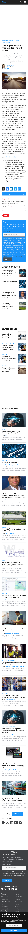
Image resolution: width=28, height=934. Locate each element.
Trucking (4, 527)
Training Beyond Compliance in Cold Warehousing (14, 663)
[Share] (7, 189)
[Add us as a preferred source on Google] (19, 189)
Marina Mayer (10, 65)
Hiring (3, 560)
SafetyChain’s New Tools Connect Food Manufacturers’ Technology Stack (13, 765)
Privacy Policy (18, 256)
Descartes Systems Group (13, 465)
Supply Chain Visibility (8, 343)
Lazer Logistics (10, 735)
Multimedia (5, 332)
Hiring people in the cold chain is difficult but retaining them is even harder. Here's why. (13, 670)
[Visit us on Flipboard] (16, 822)
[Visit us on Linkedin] (11, 822)
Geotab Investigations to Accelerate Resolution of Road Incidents (14, 596)
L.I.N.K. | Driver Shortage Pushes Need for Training (7, 336)
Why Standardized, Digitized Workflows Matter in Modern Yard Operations (13, 730)
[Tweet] (15, 189)
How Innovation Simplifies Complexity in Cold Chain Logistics (13, 696)
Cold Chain (5, 693)
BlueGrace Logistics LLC (12, 633)
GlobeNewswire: (10, 157)
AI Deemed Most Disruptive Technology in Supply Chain (9, 271)
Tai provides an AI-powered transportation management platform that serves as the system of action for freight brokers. (14, 469)
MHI (6, 435)
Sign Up (7, 259)
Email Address (7, 231)
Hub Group (8, 500)
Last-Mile (4, 365)
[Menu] (24, 2)
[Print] (3, 189)
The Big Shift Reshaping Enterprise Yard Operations (9, 304)
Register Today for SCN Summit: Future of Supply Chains (8, 347)
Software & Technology (10, 41)
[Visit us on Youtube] (20, 822)
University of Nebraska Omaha (14, 666)
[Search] (20, 2)
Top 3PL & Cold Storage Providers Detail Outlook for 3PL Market (13, 800)
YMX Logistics (9, 533)
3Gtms (7, 68)
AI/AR (3, 429)
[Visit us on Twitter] (7, 822)
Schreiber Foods (10, 699)
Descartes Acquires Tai (9, 281)
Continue (14, 930)
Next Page (17, 814)
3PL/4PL (4, 797)
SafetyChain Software (12, 770)
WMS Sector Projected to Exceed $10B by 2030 (9, 358)
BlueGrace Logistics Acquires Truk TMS (13, 629)
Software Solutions (8, 762)
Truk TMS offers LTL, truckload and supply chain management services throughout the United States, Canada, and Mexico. (13, 637)
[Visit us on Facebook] (3, 822)
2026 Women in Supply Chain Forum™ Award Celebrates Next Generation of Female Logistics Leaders (12, 564)
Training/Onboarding (8, 660)
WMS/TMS (6, 42)
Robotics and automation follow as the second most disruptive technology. (13, 438)
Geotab (7, 600)
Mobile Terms (6, 256)
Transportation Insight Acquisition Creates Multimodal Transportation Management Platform (9, 370)
